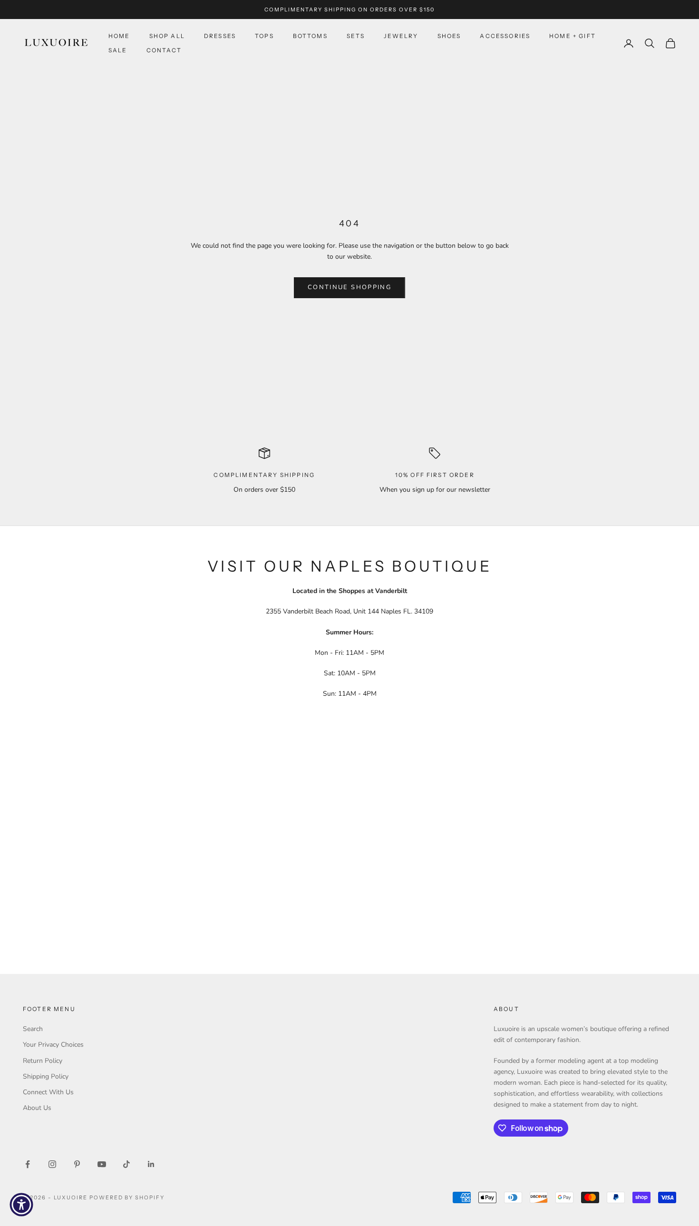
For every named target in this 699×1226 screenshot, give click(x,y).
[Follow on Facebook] (27, 1164)
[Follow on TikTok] (126, 1164)
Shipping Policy (45, 1076)
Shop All (167, 35)
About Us (37, 1107)
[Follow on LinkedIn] (151, 1164)
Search (33, 1028)
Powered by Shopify (127, 1197)
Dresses (220, 35)
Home (119, 35)
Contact (164, 50)
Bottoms (310, 35)
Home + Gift (572, 35)
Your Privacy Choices (53, 1044)
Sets (356, 35)
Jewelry (401, 35)
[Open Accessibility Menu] (21, 1204)
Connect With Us (48, 1092)
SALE (117, 50)
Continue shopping (349, 287)
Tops (264, 35)
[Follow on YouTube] (102, 1164)
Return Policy (42, 1060)
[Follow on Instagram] (52, 1164)
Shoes (449, 35)
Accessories (505, 35)
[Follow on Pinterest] (77, 1164)
